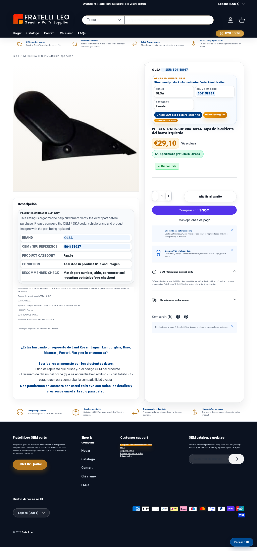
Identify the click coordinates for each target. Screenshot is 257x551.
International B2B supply (166, 120)
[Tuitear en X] (170, 317)
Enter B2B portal (30, 464)
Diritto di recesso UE (28, 499)
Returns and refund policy (131, 453)
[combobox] (147, 20)
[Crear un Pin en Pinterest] (186, 317)
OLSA (156, 69)
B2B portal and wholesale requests (136, 445)
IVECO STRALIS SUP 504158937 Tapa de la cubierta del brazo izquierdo (49, 55)
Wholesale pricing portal (215, 115)
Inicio (16, 55)
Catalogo (32, 33)
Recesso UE (242, 542)
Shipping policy (127, 451)
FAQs (82, 33)
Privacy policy (126, 456)
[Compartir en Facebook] (178, 317)
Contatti (49, 33)
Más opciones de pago (194, 220)
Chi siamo (66, 33)
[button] (241, 19)
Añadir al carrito (210, 196)
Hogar (17, 33)
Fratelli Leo (27, 532)
